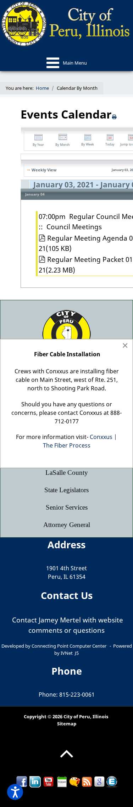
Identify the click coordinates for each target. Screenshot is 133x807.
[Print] (114, 117)
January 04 (35, 194)
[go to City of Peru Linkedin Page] (35, 781)
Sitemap (66, 723)
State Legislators (66, 490)
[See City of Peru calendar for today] (62, 781)
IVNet (67, 653)
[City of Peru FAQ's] (74, 781)
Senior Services (67, 507)
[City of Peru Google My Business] (99, 781)
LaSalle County (66, 472)
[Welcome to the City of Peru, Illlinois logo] (66, 23)
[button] (15, 792)
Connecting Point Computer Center (69, 646)
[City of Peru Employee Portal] (111, 781)
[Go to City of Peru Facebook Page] (21, 781)
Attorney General (66, 524)
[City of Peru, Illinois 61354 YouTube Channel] (48, 781)
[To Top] (66, 759)
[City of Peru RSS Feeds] (87, 781)
